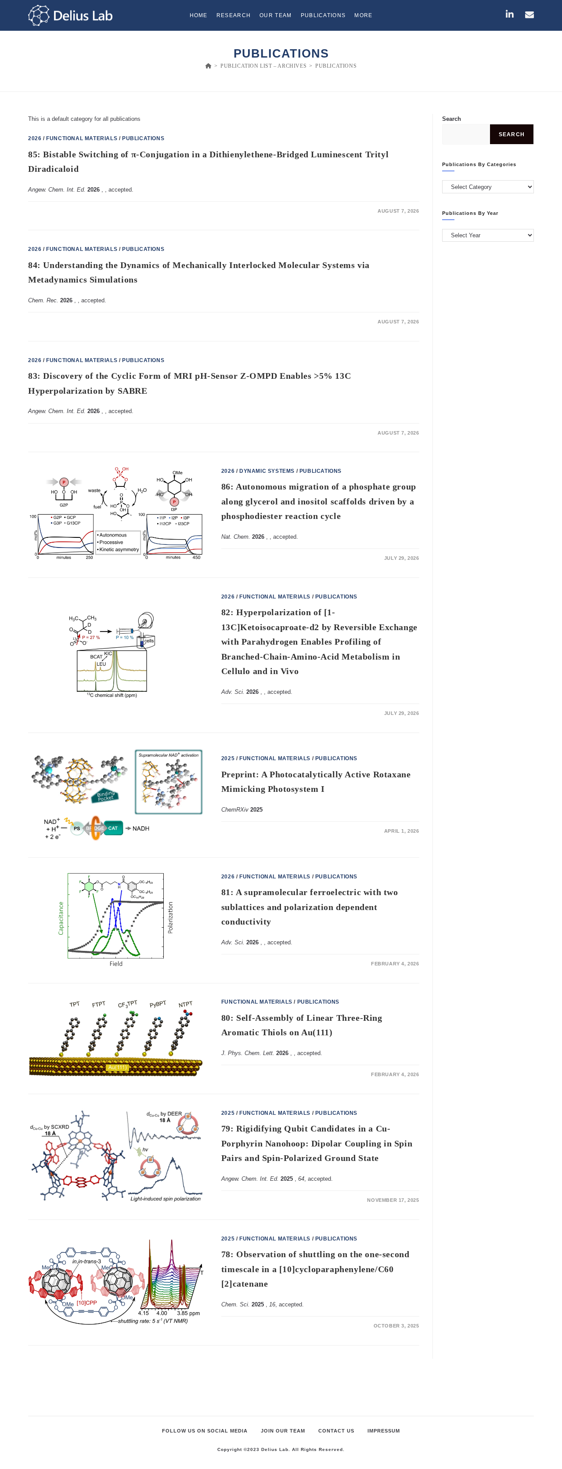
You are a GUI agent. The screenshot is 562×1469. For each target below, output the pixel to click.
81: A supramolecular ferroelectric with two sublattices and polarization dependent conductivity (309, 906)
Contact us (336, 1430)
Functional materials (81, 138)
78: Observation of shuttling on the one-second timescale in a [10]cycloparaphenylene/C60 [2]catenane (315, 1268)
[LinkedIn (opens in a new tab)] (509, 14)
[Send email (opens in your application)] (529, 14)
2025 (227, 758)
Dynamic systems (267, 471)
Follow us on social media (205, 1430)
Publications (336, 66)
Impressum (383, 1430)
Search (451, 119)
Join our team (283, 1430)
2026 (34, 138)
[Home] (208, 66)
